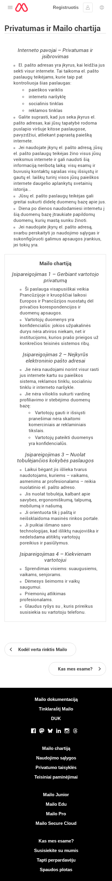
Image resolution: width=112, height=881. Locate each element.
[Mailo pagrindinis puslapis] (21, 7)
